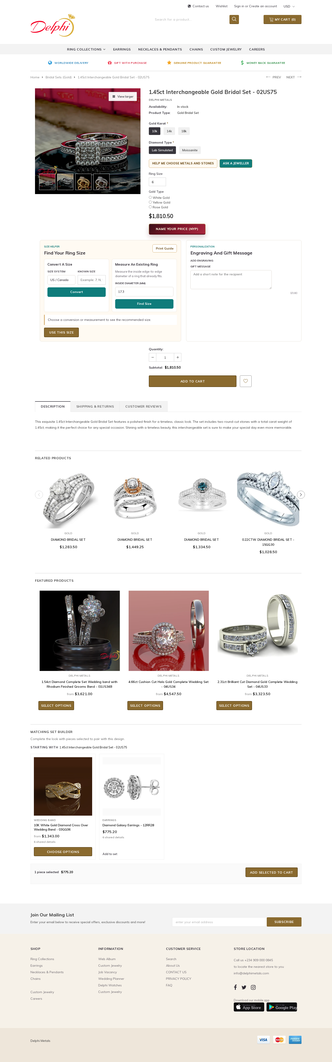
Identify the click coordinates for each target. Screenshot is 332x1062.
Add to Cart (68, 524)
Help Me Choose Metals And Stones (183, 163)
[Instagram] (253, 987)
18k (184, 131)
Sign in (239, 6)
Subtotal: (156, 367)
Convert (76, 292)
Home (35, 77)
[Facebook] (235, 987)
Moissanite (190, 150)
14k (169, 131)
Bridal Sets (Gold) (59, 77)
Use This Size (61, 332)
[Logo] (52, 24)
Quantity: (156, 349)
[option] (76, 63)
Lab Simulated (162, 150)
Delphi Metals (160, 99)
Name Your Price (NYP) (177, 229)
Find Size (144, 304)
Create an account (263, 6)
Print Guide (164, 248)
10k (154, 131)
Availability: (158, 107)
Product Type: (160, 113)
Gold (68, 533)
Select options (56, 706)
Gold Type (156, 192)
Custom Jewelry (110, 992)
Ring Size (156, 174)
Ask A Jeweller (236, 163)
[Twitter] (243, 987)
